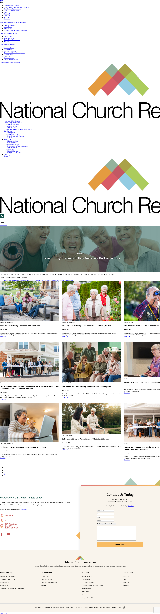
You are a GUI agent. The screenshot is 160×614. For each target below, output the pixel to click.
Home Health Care (9, 38)
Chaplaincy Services (10, 51)
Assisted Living (8, 27)
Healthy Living (43, 280)
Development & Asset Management (14, 53)
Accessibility (79, 607)
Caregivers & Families (8, 280)
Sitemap (114, 607)
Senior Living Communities (12, 7)
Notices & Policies (105, 607)
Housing (50, 280)
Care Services (8, 9)
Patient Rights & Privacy (91, 607)
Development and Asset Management (92, 585)
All (1, 280)
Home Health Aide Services (12, 40)
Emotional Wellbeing (21, 280)
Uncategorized (69, 280)
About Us (7, 10)
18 (4, 474)
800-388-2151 (10, 516)
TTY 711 (8, 520)
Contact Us (7, 14)
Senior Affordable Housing (12, 5)
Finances (29, 280)
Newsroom (7, 17)
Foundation (7, 15)
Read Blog (3, 336)
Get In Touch (120, 544)
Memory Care (8, 28)
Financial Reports (9, 58)
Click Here (24, 509)
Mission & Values (9, 48)
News (54, 280)
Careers (6, 12)
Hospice (6, 41)
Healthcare (35, 280)
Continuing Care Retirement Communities (16, 30)
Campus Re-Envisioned (11, 59)
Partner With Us (8, 54)
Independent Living (9, 25)
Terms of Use (69, 607)
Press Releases (60, 280)
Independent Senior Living (7, 579)
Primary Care (7, 36)
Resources (7, 19)
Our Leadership (8, 49)
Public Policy (7, 56)
